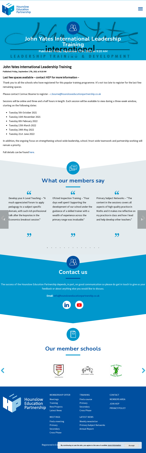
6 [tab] (68, 247)
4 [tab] (60, 247)
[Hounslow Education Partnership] (16, 14)
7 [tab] (73, 247)
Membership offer (60, 395)
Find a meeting (57, 421)
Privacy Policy (117, 408)
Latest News (56, 410)
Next (142, 368)
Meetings (54, 399)
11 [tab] (90, 247)
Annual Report (87, 429)
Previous (1, 368)
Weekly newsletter (89, 421)
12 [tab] (94, 247)
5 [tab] (64, 247)
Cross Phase (55, 432)
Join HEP (114, 403)
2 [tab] (51, 247)
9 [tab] (81, 247)
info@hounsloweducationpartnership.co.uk (77, 295)
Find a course (86, 399)
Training (54, 403)
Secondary (55, 429)
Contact (114, 395)
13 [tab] (98, 247)
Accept (131, 445)
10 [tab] (85, 247)
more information (114, 445)
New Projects (56, 406)
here (31, 152)
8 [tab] (77, 247)
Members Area (117, 399)
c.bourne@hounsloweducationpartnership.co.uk (75, 94)
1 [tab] (47, 247)
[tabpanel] (73, 214)
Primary (53, 425)
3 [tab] (55, 247)
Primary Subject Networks (92, 425)
